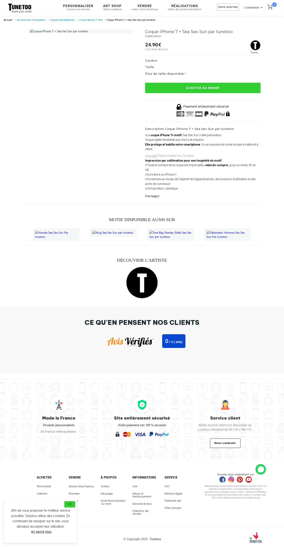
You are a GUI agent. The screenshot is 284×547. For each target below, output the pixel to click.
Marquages (107, 493)
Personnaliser (78, 7)
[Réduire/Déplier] (261, 469)
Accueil (8, 20)
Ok (70, 504)
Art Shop (112, 7)
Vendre (144, 7)
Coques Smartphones (62, 20)
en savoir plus (41, 532)
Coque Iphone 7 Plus (91, 20)
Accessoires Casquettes (31, 20)
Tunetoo (105, 486)
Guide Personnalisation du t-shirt (113, 502)
